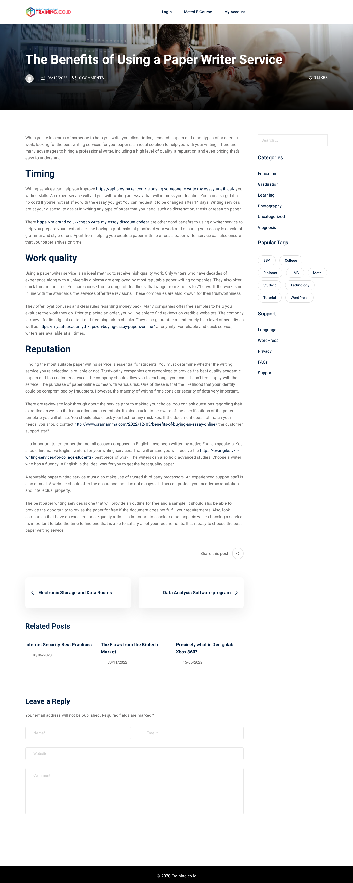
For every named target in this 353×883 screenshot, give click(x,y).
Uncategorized (271, 217)
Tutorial (269, 297)
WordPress (299, 297)
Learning (266, 195)
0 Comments (91, 78)
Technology (299, 285)
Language (267, 330)
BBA (266, 260)
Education (267, 174)
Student (269, 285)
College (291, 260)
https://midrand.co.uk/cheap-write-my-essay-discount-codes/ (93, 222)
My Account (234, 12)
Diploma (270, 273)
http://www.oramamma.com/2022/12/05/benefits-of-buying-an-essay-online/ (145, 424)
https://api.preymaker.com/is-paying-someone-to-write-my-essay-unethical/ (165, 189)
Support (265, 373)
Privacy (265, 351)
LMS (295, 273)
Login (167, 12)
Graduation (268, 185)
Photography (270, 206)
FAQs (263, 362)
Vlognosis (267, 227)
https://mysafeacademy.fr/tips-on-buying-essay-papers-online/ (97, 326)
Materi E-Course (198, 12)
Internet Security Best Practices (58, 644)
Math (317, 273)
